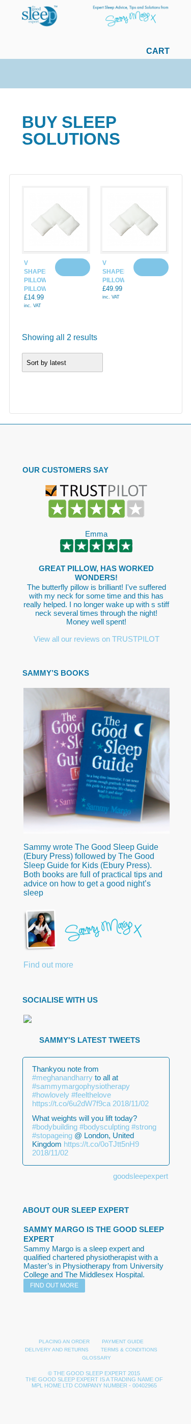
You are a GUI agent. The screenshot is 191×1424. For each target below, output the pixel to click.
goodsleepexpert (140, 1176)
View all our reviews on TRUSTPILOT (96, 639)
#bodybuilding (54, 1126)
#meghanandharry (62, 1077)
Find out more (48, 965)
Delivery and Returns (57, 1349)
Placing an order (64, 1341)
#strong (143, 1126)
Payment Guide (123, 1341)
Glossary (96, 1358)
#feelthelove (91, 1094)
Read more (72, 267)
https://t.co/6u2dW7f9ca (71, 1103)
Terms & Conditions (129, 1349)
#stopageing (52, 1135)
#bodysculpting (104, 1126)
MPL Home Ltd (52, 1385)
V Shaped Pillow (115, 271)
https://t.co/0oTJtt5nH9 (101, 1144)
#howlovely (50, 1094)
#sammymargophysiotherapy (81, 1086)
